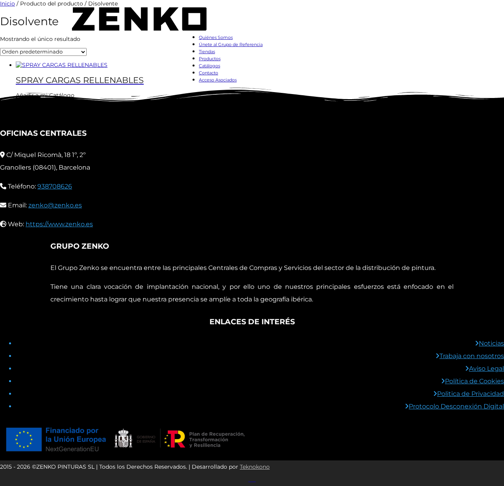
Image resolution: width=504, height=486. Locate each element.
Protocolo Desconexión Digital (456, 406)
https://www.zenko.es (59, 224)
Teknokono (255, 466)
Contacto (208, 73)
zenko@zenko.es (55, 205)
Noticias (491, 343)
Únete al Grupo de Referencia (231, 44)
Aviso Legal (486, 368)
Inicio (7, 3)
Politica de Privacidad (470, 393)
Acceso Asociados (218, 80)
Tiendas (207, 51)
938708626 (54, 186)
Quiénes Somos (216, 37)
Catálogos (209, 65)
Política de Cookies (474, 381)
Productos (209, 58)
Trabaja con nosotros (471, 356)
